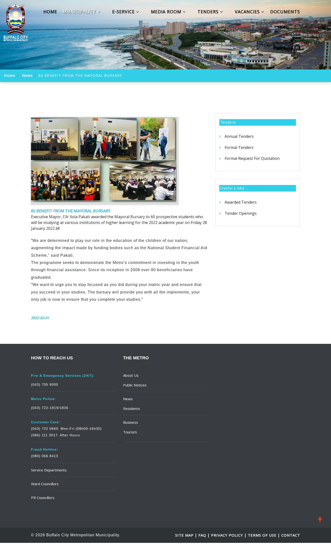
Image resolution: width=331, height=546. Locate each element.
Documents (285, 12)
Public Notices (135, 385)
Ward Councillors (45, 483)
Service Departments (49, 470)
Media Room (167, 12)
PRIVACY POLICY (227, 535)
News (27, 75)
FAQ (202, 535)
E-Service (124, 12)
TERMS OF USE (262, 535)
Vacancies (248, 12)
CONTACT (290, 535)
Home (50, 12)
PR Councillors (43, 497)
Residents (131, 408)
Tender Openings (241, 213)
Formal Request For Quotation (252, 158)
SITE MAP (185, 535)
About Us (131, 375)
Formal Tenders (239, 147)
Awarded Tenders (241, 202)
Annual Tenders (239, 136)
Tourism (130, 432)
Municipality (80, 12)
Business (130, 422)
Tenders (208, 12)
